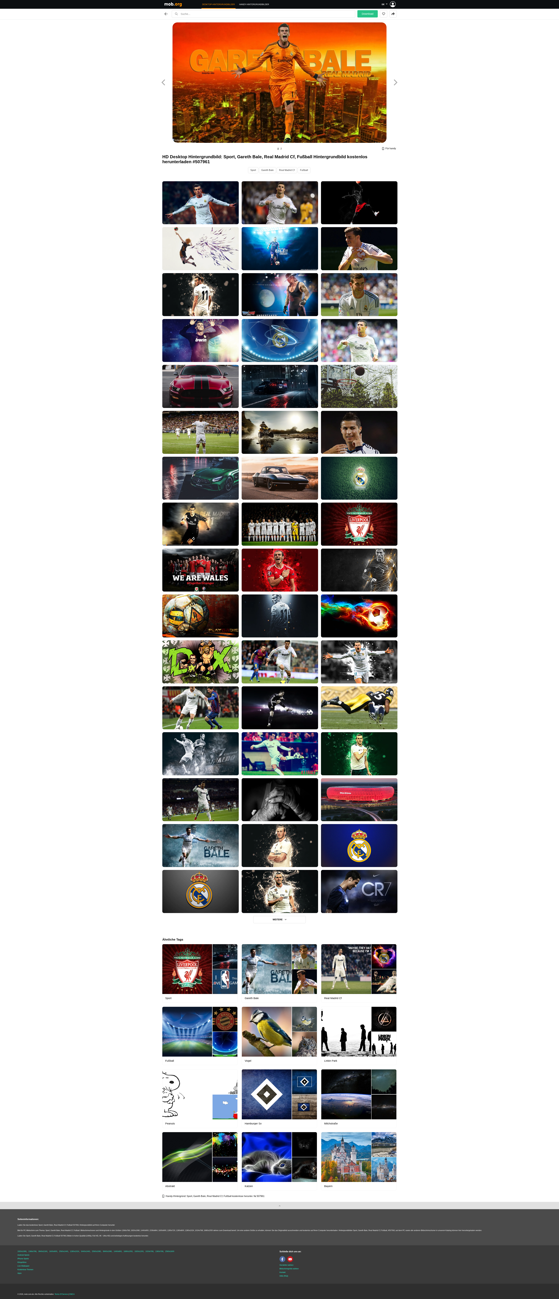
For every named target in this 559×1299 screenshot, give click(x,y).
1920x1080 (21, 1251)
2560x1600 (169, 1251)
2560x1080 (96, 1251)
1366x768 (32, 1251)
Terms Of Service (61, 1294)
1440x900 (118, 1251)
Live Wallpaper (23, 1266)
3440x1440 (85, 1251)
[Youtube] (290, 1261)
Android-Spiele (23, 1255)
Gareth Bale (267, 170)
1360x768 (159, 1251)
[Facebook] (283, 1261)
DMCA (72, 1294)
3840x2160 (42, 1251)
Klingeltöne (21, 1262)
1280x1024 (74, 1251)
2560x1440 (63, 1251)
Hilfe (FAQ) (284, 1276)
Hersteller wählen (286, 1265)
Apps (19, 1273)
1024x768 (149, 1251)
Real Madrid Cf (287, 170)
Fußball (304, 170)
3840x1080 (107, 1251)
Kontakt (282, 1272)
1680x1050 (128, 1251)
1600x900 (53, 1251)
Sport (253, 170)
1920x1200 (139, 1251)
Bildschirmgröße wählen (289, 1269)
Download (367, 13)
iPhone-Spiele (23, 1259)
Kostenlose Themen (25, 1270)
